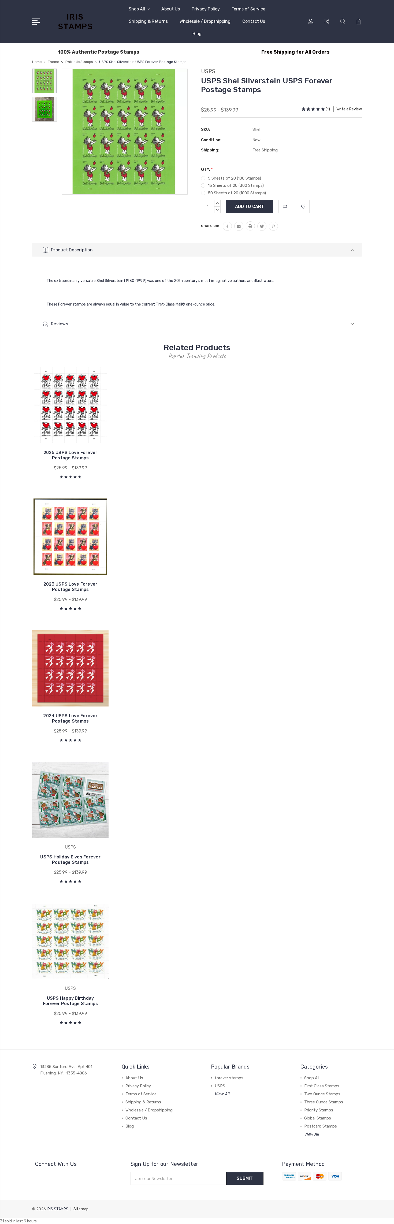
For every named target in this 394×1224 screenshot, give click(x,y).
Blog (197, 33)
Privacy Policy (206, 9)
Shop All (137, 9)
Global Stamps (317, 1118)
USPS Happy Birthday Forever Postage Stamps (70, 1001)
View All (222, 1094)
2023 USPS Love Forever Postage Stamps (70, 587)
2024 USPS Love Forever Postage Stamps (70, 718)
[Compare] (327, 24)
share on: (210, 225)
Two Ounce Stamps (322, 1094)
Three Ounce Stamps (323, 1102)
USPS (220, 1086)
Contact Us (253, 21)
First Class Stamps (321, 1086)
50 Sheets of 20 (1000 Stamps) (237, 193)
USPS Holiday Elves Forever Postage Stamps (70, 859)
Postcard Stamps (320, 1126)
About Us (170, 9)
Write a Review (349, 109)
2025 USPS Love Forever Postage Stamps (70, 455)
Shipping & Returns (148, 21)
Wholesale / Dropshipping (205, 21)
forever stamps (229, 1078)
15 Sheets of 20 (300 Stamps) (236, 185)
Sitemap (80, 1209)
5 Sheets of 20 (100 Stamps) (234, 178)
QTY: (207, 169)
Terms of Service (248, 9)
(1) (328, 109)
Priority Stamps (318, 1110)
